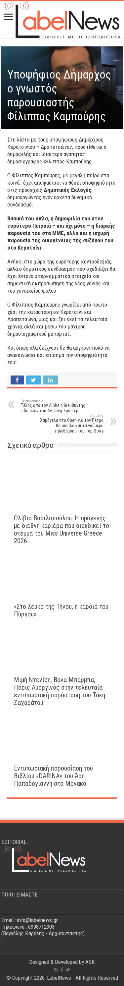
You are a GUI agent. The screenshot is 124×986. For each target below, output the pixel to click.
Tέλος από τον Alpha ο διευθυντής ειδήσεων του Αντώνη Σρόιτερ (53, 405)
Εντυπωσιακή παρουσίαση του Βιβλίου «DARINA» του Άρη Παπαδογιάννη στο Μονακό (53, 776)
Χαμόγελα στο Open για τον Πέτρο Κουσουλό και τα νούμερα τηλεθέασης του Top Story (71, 423)
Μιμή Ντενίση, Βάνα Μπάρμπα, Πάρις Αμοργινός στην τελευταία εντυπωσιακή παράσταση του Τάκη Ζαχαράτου (59, 691)
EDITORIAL (13, 842)
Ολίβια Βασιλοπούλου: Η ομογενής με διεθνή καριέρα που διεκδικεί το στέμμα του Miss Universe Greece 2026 (61, 529)
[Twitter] (68, 970)
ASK (90, 961)
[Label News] (62, 18)
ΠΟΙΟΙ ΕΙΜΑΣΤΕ (19, 894)
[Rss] (56, 970)
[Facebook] (62, 970)
